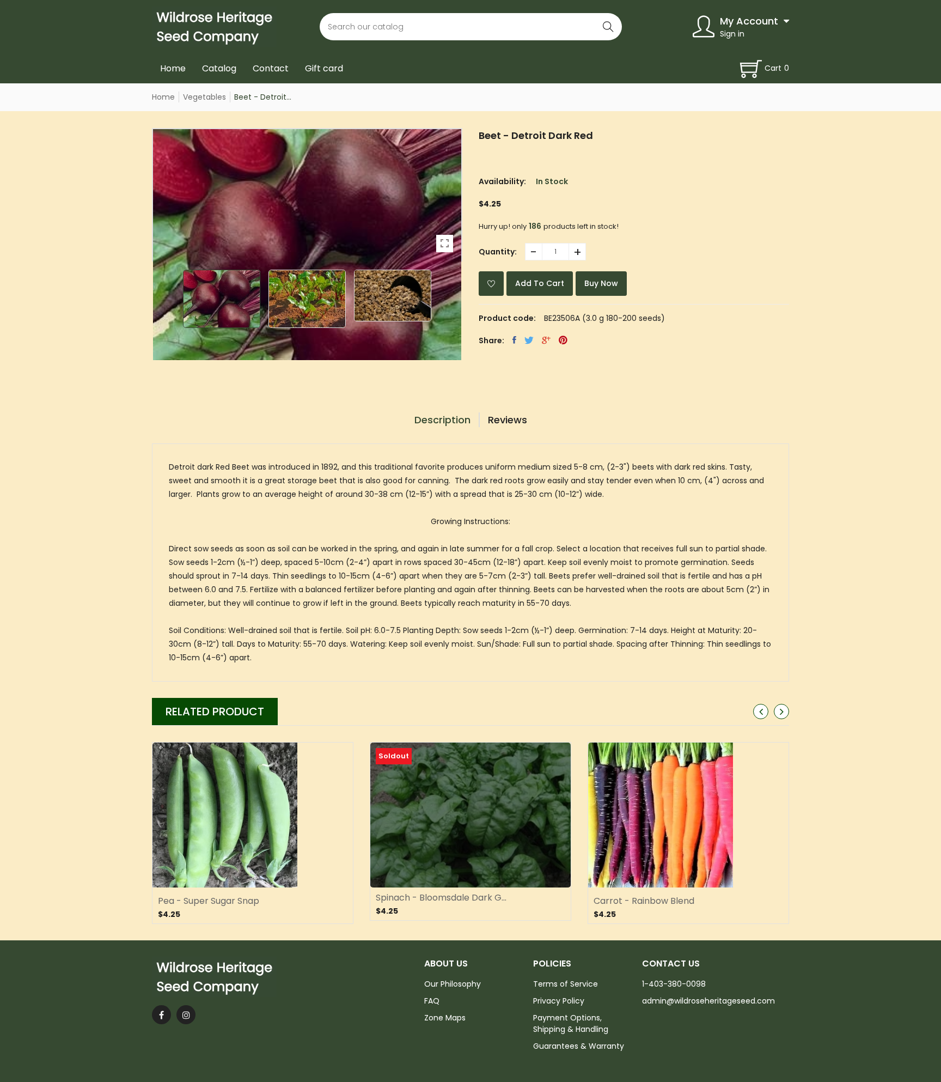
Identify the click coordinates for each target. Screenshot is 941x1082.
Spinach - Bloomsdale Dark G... (441, 898)
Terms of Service (565, 983)
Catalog (219, 68)
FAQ (431, 1000)
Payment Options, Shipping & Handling (570, 1023)
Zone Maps (445, 1017)
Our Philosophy (452, 983)
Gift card (324, 68)
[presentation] (760, 711)
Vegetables (204, 97)
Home (173, 68)
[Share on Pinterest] (563, 340)
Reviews (507, 420)
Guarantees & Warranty (578, 1046)
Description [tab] (442, 420)
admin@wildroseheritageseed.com (708, 1000)
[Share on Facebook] (514, 340)
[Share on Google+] (546, 340)
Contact (271, 68)
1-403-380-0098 (674, 983)
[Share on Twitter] (529, 340)
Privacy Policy (558, 1000)
